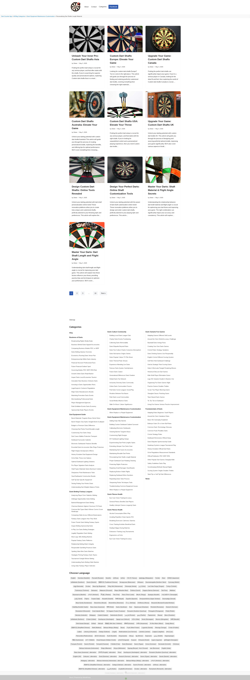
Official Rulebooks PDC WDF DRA (159, 456)
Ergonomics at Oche (116, 535)
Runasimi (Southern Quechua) (136, 611)
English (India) (166, 648)
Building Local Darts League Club (120, 335)
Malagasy (93, 615)
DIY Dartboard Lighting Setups (119, 439)
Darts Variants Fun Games (155, 332)
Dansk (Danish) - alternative (168, 656)
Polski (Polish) (170, 611)
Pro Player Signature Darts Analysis (82, 465)
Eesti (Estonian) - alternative (108, 656)
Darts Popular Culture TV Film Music (121, 357)
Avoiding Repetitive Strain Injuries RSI (121, 517)
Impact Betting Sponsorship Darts (82, 526)
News (148, 479)
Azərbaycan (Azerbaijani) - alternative (135, 652)
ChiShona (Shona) (143, 603)
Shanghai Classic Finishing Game (158, 393)
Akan (163, 578)
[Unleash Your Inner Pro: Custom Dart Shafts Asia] (86, 39)
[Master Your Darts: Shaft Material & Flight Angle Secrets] (163, 170)
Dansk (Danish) (91, 582)
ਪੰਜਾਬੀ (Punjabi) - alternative (107, 652)
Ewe (130, 607)
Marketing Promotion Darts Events (82, 395)
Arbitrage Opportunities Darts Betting (83, 499)
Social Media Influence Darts (118, 400)
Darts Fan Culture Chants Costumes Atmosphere (125, 350)
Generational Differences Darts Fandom (122, 375)
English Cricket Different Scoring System (161, 357)
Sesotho (108, 578)
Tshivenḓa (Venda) (130, 586)
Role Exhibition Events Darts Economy (83, 406)
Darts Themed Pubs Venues (118, 361)
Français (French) (76, 644)
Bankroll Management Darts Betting (82, 502)
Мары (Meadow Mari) (121, 590)
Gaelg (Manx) (169, 623)
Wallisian (172, 590)
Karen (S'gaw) (138, 644)
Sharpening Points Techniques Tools (120, 482)
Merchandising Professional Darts (82, 399)
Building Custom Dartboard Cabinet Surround (123, 424)
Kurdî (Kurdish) (112, 636)
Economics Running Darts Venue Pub (83, 355)
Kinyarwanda (123, 636)
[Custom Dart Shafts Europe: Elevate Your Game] (125, 39)
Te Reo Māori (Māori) (156, 623)
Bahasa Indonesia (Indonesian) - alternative (110, 660)
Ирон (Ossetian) (170, 615)
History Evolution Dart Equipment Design (84, 454)
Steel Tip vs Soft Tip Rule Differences (159, 474)
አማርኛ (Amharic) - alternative (160, 660)
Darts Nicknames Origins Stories (120, 353)
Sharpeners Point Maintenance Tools (83, 472)
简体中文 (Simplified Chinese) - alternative (97, 664)
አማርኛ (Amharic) (93, 594)
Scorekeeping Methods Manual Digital (160, 467)
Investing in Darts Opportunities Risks (83, 384)
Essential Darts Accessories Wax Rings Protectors (87, 447)
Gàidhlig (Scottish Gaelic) (80, 607)
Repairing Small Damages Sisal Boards (122, 468)
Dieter (75, 63)
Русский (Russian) (97, 578)
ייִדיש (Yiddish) (90, 640)
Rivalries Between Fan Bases (118, 393)
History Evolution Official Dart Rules (159, 449)
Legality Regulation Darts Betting (81, 533)
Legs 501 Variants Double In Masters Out (161, 379)
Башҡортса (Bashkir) (79, 594)
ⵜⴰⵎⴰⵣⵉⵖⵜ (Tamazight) (169, 594)
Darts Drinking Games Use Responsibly (160, 353)
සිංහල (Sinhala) (130, 603)
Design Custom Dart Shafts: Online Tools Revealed (83, 190)
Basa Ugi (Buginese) (99, 586)
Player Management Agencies (81, 402)
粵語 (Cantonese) (77, 640)
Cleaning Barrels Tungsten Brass (119, 431)
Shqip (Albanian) (106, 648)
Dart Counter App (6, 16)
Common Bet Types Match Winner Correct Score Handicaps (87, 510)
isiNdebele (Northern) (77, 619)
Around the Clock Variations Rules (158, 416)
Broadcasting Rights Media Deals (82, 341)
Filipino (87, 598)
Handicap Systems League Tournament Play (162, 445)
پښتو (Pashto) (141, 615)
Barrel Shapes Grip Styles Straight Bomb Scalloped (87, 422)
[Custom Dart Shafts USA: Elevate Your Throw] (125, 104)
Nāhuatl (100, 623)
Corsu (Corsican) (151, 644)
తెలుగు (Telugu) (141, 594)
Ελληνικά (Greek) (144, 640)
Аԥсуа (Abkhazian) (119, 648)
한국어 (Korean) (100, 636)
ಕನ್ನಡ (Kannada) (78, 586)
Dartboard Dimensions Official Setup (159, 438)
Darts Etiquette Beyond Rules (118, 346)
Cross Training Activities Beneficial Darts (122, 524)
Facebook (113, 7)
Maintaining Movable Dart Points (119, 453)
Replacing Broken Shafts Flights (119, 471)
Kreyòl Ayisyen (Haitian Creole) (106, 640)
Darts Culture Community (116, 332)
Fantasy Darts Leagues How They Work (84, 518)
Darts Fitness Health (114, 494)
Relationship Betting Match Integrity (82, 544)
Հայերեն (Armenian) (125, 669)
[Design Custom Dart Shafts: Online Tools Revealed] (86, 170)
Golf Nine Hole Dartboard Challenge (159, 361)
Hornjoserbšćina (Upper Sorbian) (150, 598)
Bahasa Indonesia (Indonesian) (89, 648)
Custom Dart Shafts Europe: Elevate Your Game (121, 59)
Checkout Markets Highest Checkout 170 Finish (86, 506)
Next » (103, 293)
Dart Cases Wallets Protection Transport (84, 436)
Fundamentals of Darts (154, 409)
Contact (94, 7)
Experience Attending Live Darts (119, 364)
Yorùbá (157, 578)
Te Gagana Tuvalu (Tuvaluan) (116, 611)
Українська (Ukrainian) (141, 607)
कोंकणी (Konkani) (129, 623)
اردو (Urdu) (142, 586)
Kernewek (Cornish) (164, 644)
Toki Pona (164, 590)
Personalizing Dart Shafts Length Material (122, 457)
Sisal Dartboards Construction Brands (83, 476)
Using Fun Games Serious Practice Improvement (163, 404)
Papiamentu (151, 615)
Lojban (79, 631)
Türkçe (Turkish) (171, 586)
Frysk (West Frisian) (133, 627)
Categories (103, 7)
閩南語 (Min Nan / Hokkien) (113, 623)
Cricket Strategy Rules (155, 434)
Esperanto (148, 636)
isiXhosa (115, 578)
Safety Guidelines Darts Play (157, 463)
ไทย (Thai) (116, 594)
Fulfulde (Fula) (115, 644)
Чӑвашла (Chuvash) (106, 590)
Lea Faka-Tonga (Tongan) (156, 586)
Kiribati (94, 623)
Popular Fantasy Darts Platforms (81, 540)
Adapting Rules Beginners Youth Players (160, 412)
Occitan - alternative (140, 669)
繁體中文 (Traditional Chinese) (108, 582)
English (73, 578)
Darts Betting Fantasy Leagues (80, 491)
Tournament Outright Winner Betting (82, 558)
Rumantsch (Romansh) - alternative (160, 669)
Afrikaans (140, 582)
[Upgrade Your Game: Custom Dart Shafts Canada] (163, 39)
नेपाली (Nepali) (119, 598)
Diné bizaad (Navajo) (82, 623)
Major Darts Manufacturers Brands (82, 392)
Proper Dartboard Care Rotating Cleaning (122, 460)
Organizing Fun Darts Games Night (159, 382)
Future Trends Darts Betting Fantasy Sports (85, 522)
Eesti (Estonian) (127, 644)
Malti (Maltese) (96, 627)
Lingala (114, 631)
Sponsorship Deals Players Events (82, 410)
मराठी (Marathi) (175, 619)
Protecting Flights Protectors (118, 464)
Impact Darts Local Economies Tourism (84, 377)
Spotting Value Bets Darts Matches (82, 551)
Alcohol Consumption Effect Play (119, 513)
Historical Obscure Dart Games (158, 372)
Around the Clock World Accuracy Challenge (162, 339)
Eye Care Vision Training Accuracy (120, 498)
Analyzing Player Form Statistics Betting (84, 495)
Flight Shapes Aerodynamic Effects (82, 451)
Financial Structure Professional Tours (83, 363)
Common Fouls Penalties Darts (158, 431)
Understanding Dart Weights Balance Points (85, 487)
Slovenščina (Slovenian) (116, 603)
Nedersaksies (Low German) (128, 631)
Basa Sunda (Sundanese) (84, 603)
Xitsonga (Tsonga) (160, 627)
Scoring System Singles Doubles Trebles (161, 470)
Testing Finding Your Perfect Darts (82, 483)
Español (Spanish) (131, 598)
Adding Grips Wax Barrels (117, 421)
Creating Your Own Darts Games (158, 346)
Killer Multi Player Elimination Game (159, 375)
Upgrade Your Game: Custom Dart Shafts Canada (159, 59)
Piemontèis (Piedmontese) (84, 636)
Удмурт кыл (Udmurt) (122, 619)
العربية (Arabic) (111, 669)
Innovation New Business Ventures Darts (84, 381)
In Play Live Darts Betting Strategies (82, 529)
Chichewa (176, 644)
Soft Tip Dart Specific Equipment (81, 480)
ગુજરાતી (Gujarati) (123, 640)
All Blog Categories (19, 16)
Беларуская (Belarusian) (127, 582)
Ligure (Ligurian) (157, 640)
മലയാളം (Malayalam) (146, 578)
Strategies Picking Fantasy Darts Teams (84, 555)
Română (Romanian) (157, 607)
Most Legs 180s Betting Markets (81, 537)
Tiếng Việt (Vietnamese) (115, 586)
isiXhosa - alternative (159, 664)
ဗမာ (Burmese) (154, 648)
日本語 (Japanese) (173, 578)
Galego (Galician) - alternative (121, 664)
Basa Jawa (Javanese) (97, 607)
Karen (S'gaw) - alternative (149, 656)
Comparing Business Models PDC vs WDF (85, 348)
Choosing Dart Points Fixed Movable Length (85, 429)
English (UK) (77, 656)
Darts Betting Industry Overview (81, 352)
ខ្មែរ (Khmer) (139, 636)
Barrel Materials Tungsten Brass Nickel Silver (85, 418)
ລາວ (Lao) (169, 631)
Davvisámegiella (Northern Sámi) (156, 582)
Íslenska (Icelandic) (81, 615)
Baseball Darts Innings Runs (157, 342)
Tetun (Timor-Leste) (128, 594)
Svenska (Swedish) (84, 578)
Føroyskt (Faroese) (102, 644)
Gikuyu (131, 636)
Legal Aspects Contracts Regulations (83, 388)
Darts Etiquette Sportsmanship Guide (159, 441)
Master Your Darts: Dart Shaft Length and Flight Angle (85, 255)
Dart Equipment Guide (77, 414)
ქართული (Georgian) (171, 640)
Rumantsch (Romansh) (83, 611)
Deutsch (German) (172, 607)
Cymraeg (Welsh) (173, 582)
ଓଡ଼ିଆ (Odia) (135, 619)
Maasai (160, 615)
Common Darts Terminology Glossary (160, 427)
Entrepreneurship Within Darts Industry (83, 359)
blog (71, 333)
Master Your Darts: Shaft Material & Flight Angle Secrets (161, 190)
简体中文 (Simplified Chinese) (80, 627)
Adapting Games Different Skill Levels (160, 335)
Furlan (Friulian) (174, 627)
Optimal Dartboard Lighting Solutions (83, 461)
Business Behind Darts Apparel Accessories (85, 344)
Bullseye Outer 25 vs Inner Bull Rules (159, 423)
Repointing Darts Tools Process (119, 479)
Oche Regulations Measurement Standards (161, 452)
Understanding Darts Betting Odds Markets (85, 562)
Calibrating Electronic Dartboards (119, 428)
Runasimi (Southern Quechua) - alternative (162, 652)
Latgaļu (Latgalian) (158, 631)
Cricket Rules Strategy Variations (158, 350)
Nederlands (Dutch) (116, 615)
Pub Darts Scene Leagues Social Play (121, 390)
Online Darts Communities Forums (120, 386)
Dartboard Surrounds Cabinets (81, 440)
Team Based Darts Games (156, 397)
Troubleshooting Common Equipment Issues (123, 486)
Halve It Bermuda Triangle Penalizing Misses (162, 368)
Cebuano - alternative (90, 656)
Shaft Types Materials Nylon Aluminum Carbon (86, 469)
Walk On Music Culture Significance (120, 404)
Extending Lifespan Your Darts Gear (120, 446)
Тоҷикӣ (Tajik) (95, 598)
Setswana (94, 590)
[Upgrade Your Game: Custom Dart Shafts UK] (163, 104)
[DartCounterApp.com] (75, 7)
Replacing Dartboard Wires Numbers (121, 475)
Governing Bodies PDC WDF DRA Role (84, 370)
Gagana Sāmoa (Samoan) (151, 590)
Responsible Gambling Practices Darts (83, 547)
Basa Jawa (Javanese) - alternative (85, 652)
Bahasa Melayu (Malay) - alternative (137, 660)
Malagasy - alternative (88, 660)
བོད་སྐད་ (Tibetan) (106, 594)
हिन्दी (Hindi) (110, 607)
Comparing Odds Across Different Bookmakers (86, 515)
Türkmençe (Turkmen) (82, 590)
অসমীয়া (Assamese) (142, 623)
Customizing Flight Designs (118, 435)
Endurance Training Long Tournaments (121, 531)
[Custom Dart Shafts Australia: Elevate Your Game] (86, 104)
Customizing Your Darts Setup (81, 432)
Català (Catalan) (103, 615)
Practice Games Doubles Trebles (158, 386)
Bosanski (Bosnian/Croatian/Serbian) (162, 603)
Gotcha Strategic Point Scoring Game (160, 364)
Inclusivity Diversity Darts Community (121, 382)
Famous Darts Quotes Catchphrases (121, 368)
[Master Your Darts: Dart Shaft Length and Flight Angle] (86, 235)
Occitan (88, 586)
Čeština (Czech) (135, 590)
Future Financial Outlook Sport (81, 366)
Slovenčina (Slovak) (100, 603)
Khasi (119, 652)
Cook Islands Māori (98, 611)
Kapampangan (169, 636)
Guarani (133, 640)
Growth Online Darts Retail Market (82, 373)
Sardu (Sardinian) (121, 607)
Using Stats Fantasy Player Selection (83, 566)
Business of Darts (76, 337)
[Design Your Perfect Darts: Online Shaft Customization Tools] (125, 170)
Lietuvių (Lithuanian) (90, 631)
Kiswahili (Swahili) (107, 598)
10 (95, 293)
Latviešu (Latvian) (144, 631)
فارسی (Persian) (130, 615)
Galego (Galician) (104, 631)
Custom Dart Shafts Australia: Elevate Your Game (84, 125)
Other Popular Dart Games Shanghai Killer (161, 459)
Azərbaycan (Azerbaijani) (106, 619)
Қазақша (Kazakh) (153, 594)
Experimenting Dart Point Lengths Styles (122, 442)
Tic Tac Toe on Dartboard (155, 400)
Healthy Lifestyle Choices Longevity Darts (122, 505)
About (86, 7)
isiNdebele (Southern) (77, 582)
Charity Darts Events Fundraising (120, 339)
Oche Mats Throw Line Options (81, 458)
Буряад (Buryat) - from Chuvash (138, 648)
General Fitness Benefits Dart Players (121, 501)
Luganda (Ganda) (147, 627)
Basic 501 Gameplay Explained (158, 420)
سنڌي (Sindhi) (158, 636)
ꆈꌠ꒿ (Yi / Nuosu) (132, 578)
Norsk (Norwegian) (147, 619)
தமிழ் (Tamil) (78, 598)
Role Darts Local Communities (119, 397)
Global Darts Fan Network (117, 379)
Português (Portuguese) (156, 611)
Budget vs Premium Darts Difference (83, 425)
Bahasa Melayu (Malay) (111, 627)
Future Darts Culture (115, 372)
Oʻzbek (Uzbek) (91, 619)
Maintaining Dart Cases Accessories (121, 450)
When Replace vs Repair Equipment (121, 412)
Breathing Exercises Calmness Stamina (122, 520)
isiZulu (123, 578)
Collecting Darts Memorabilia (118, 342)
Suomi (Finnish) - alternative (142, 664)
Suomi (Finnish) (89, 644)
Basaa (123, 627)
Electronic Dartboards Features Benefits (84, 443)
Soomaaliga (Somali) (168, 598)
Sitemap (72, 320)
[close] (126, 672)
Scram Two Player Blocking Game (159, 390)
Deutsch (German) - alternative (128, 656)
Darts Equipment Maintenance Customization (41, 16)
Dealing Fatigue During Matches (119, 528)
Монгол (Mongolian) (162, 619)
